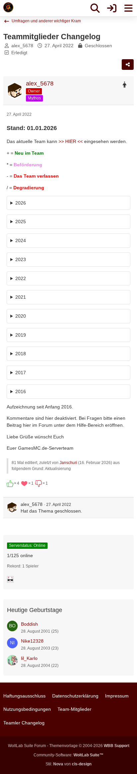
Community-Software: (68, 755)
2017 (20, 372)
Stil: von (68, 764)
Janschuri (68, 462)
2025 (20, 221)
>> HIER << (71, 141)
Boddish (29, 624)
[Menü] (128, 8)
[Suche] (95, 8)
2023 (20, 259)
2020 (20, 316)
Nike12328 (32, 641)
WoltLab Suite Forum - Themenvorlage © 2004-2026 (68, 745)
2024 (20, 240)
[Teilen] (128, 64)
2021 (20, 297)
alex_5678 (22, 45)
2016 (20, 391)
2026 (20, 203)
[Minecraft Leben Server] (8, 7)
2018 (20, 353)
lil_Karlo (29, 658)
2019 (20, 335)
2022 (20, 278)
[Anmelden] (111, 8)
